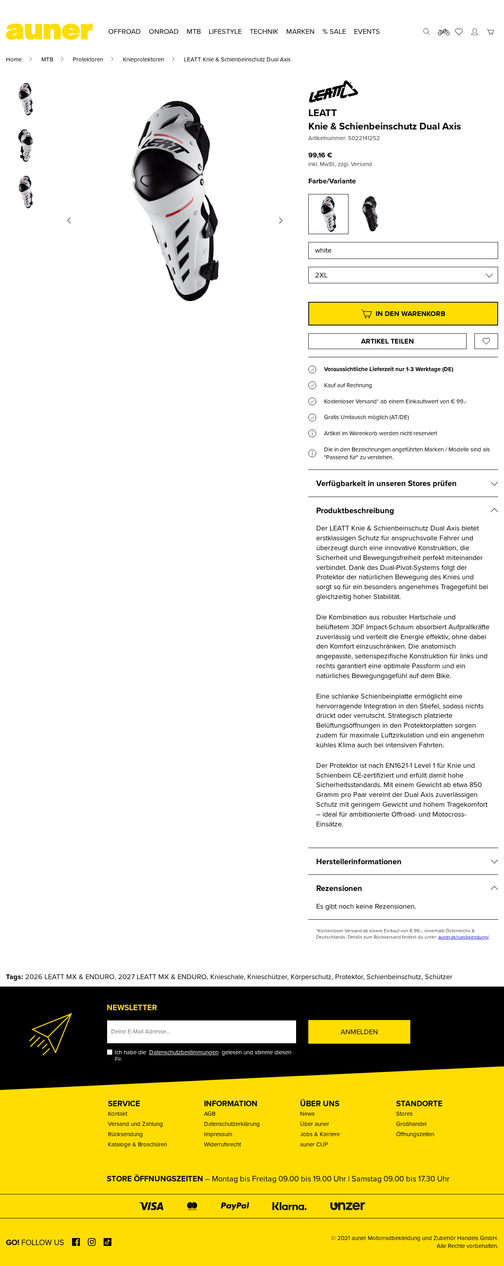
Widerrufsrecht (222, 1144)
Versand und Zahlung (135, 1124)
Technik (264, 31)
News (307, 1113)
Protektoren (88, 59)
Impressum (218, 1134)
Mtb (194, 31)
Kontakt (117, 1113)
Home (14, 59)
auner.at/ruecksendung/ (463, 936)
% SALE (334, 31)
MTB (47, 59)
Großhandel (411, 1124)
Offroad (124, 31)
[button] (69, 220)
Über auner (314, 1124)
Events (367, 31)
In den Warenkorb (410, 314)
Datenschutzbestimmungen (184, 1052)
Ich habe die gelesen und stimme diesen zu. (203, 1055)
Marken (300, 31)
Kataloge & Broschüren (137, 1144)
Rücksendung (125, 1134)
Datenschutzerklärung (232, 1124)
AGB (209, 1113)
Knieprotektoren (143, 59)
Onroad (164, 31)
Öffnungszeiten (415, 1134)
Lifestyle (225, 31)
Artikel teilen (387, 341)
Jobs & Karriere (320, 1134)
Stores (404, 1113)
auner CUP (314, 1144)
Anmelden (359, 1032)
